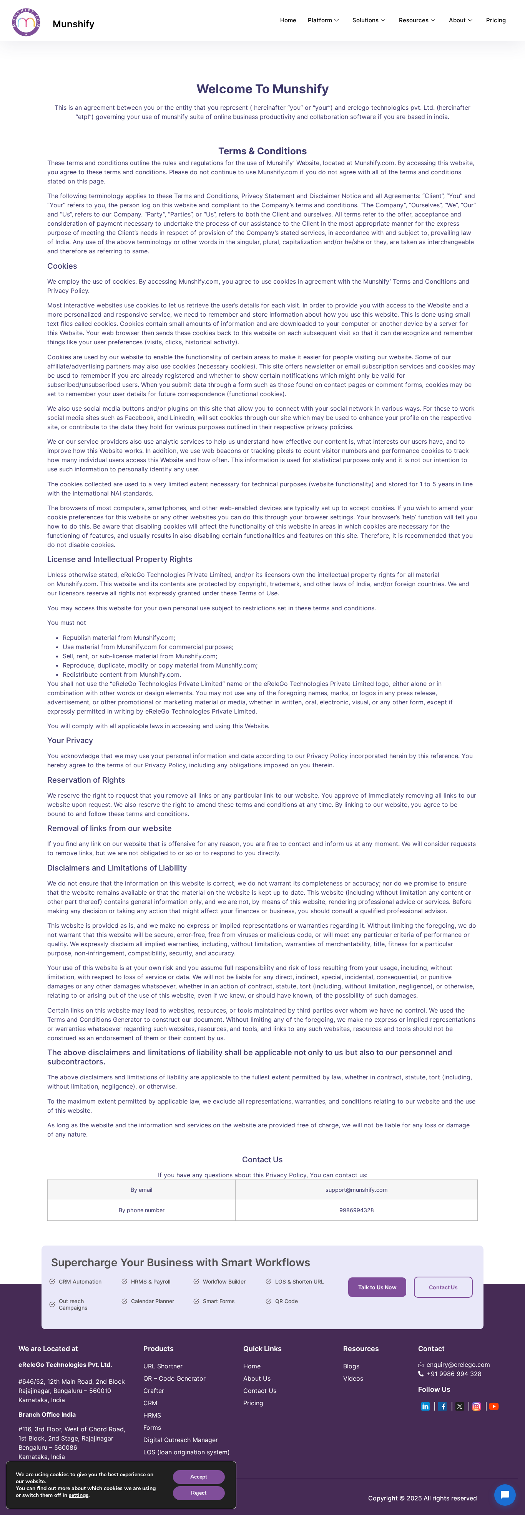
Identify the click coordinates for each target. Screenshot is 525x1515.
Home (288, 20)
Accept (198, 1476)
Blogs (351, 1366)
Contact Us (443, 1287)
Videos (353, 1378)
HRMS (152, 1415)
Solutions (365, 20)
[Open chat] (505, 1495)
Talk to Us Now (377, 1287)
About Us (257, 1378)
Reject (198, 1493)
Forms (152, 1427)
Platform (320, 20)
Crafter (153, 1390)
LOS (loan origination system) (186, 1452)
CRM (150, 1403)
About (457, 20)
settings (78, 1495)
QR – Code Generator (174, 1378)
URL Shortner (163, 1366)
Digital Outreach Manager (180, 1440)
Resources (414, 20)
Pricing (496, 20)
